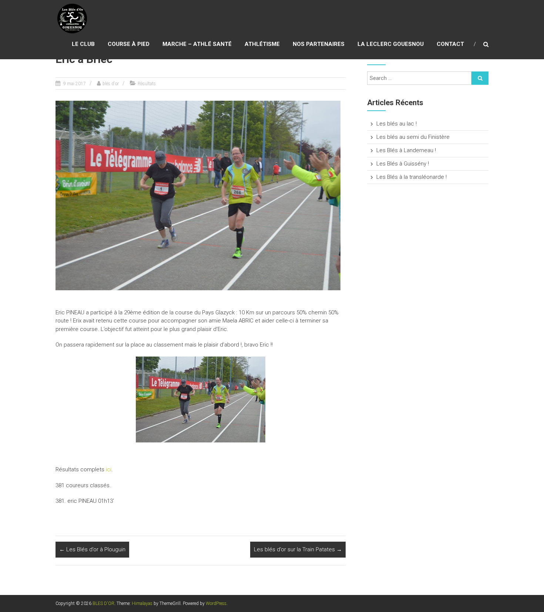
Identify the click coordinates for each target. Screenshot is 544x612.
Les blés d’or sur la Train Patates (298, 549)
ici (108, 469)
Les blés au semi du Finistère (413, 137)
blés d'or (111, 83)
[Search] (479, 78)
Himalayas (142, 603)
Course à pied (129, 44)
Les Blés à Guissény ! (402, 163)
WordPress (216, 603)
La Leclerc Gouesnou (390, 44)
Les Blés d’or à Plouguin (92, 549)
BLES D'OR (103, 603)
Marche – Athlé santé (197, 44)
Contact (450, 44)
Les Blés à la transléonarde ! (411, 177)
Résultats (147, 83)
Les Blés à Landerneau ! (406, 150)
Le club (83, 44)
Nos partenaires (319, 44)
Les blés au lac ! (396, 123)
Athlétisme (262, 44)
